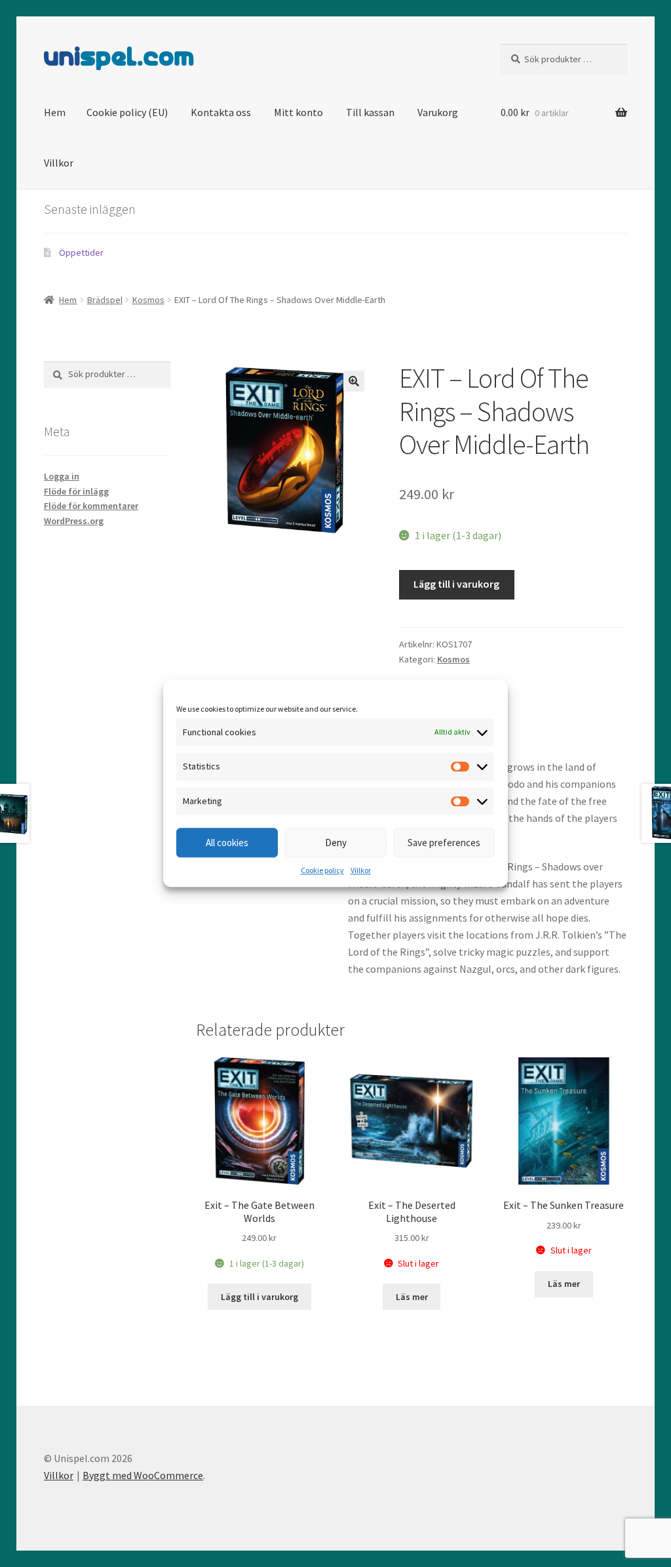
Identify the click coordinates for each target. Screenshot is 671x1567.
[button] (353, 381)
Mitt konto (298, 112)
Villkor (361, 871)
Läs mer (412, 1297)
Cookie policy (322, 871)
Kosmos (148, 300)
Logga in (61, 476)
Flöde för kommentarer (91, 506)
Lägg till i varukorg (456, 583)
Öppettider (81, 252)
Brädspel (105, 300)
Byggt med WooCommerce (143, 1475)
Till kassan (370, 112)
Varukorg (437, 112)
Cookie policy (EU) (127, 112)
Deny (336, 842)
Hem (55, 112)
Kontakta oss (221, 112)
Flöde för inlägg (76, 491)
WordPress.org (74, 521)
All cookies (227, 842)
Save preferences (444, 842)
